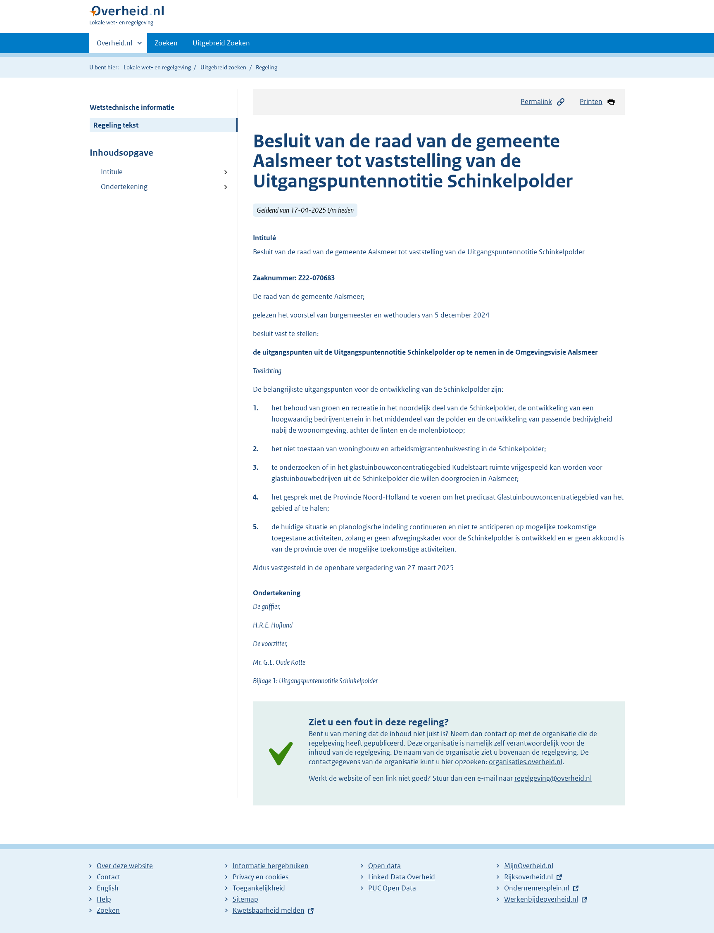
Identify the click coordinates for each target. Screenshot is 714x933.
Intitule (112, 171)
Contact (108, 876)
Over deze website (125, 865)
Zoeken (166, 42)
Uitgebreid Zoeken (221, 42)
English (108, 888)
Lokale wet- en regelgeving (157, 67)
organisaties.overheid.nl (525, 761)
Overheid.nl (114, 45)
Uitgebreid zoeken (223, 67)
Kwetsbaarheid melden (269, 910)
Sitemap (245, 899)
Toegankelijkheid (259, 888)
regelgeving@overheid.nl (553, 778)
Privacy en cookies (260, 876)
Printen (591, 101)
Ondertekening (124, 186)
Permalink (536, 101)
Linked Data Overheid (401, 876)
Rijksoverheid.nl (528, 876)
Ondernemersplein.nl (536, 888)
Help (104, 899)
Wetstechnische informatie (132, 107)
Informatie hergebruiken (271, 865)
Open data (384, 865)
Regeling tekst (115, 125)
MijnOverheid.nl (528, 865)
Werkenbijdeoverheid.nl (541, 899)
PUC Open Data (392, 888)
